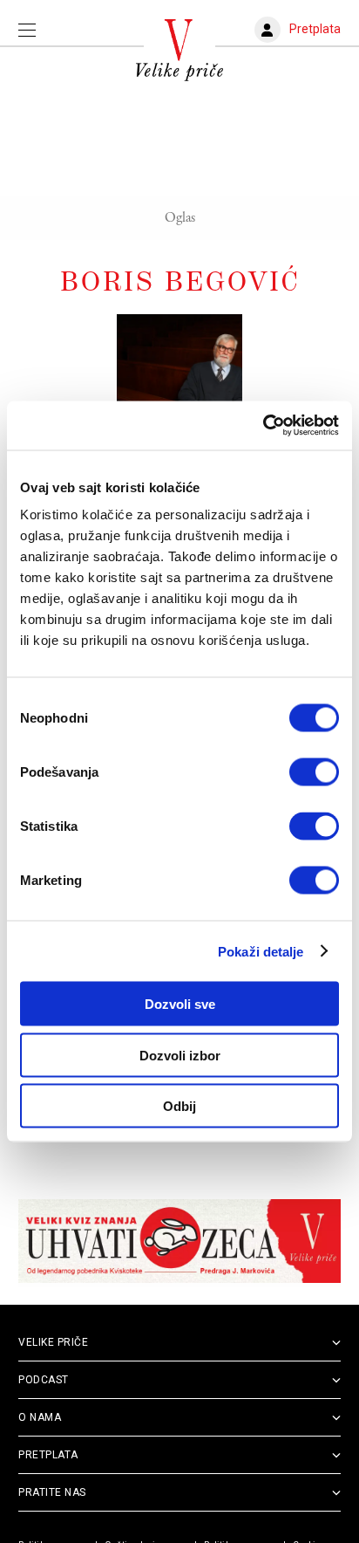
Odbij (179, 1106)
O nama (39, 1417)
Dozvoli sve (180, 1004)
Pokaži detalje (260, 950)
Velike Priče (53, 1342)
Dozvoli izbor (179, 1054)
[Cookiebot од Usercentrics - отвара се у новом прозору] (262, 426)
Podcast (43, 1380)
